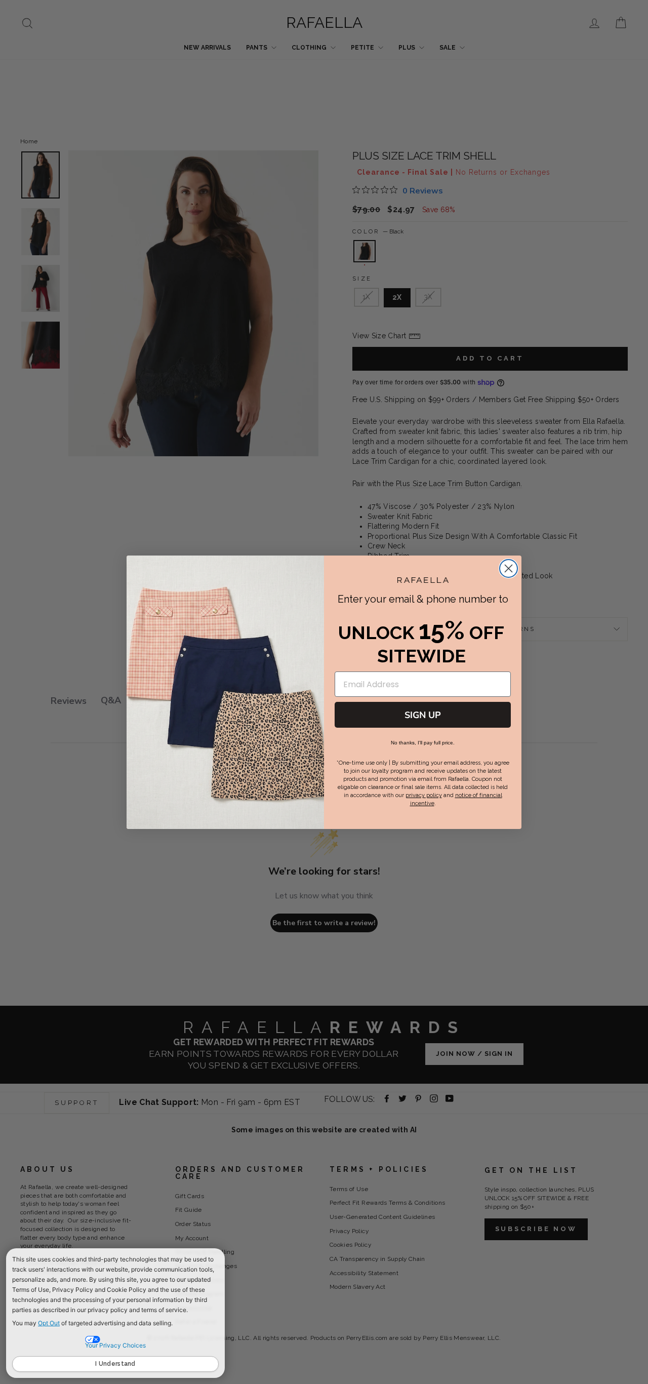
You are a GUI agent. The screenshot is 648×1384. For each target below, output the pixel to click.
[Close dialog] (508, 568)
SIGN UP (422, 715)
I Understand (115, 1363)
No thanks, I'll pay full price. (423, 742)
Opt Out (49, 1323)
